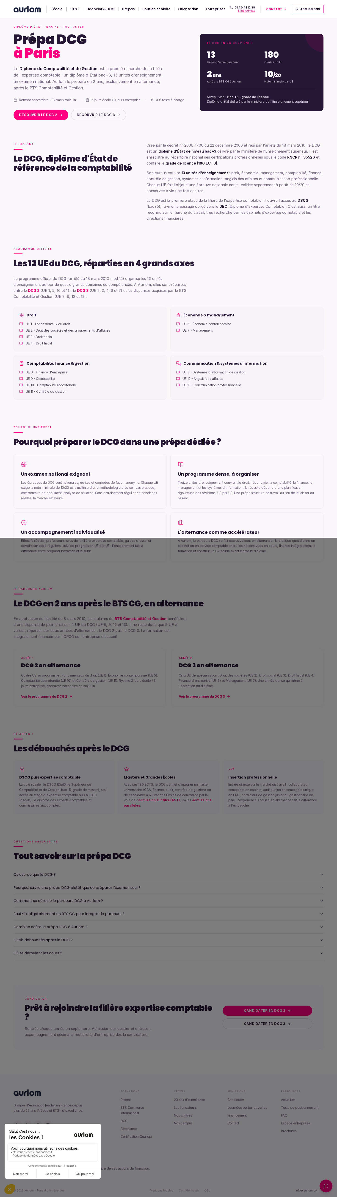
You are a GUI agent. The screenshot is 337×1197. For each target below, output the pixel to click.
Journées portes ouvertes (247, 1107)
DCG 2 (33, 290)
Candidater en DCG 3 (264, 1024)
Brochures (289, 1131)
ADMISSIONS (310, 9)
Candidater (235, 1100)
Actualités (288, 1100)
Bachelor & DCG (101, 9)
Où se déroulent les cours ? (38, 953)
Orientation (188, 9)
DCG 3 (82, 290)
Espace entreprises (295, 1123)
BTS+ (74, 9)
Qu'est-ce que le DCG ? (35, 874)
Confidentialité (189, 1190)
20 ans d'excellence (189, 1100)
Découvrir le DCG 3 (96, 115)
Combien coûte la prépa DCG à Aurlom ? (50, 927)
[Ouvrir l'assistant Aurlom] (326, 1186)
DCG (124, 1121)
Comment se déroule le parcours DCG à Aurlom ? (58, 900)
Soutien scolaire (156, 9)
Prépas (128, 9)
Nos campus (183, 1123)
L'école (56, 9)
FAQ (284, 1115)
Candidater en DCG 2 (264, 1010)
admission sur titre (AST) (159, 800)
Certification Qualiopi (136, 1136)
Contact (233, 1123)
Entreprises (216, 9)
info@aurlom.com (307, 1190)
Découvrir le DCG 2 (38, 115)
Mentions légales (161, 1190)
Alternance (129, 1129)
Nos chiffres (183, 1115)
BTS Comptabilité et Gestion (140, 618)
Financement (237, 1115)
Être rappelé (246, 11)
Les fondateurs (185, 1107)
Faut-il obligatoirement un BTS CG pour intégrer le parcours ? (69, 913)
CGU (207, 1190)
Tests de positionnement (299, 1107)
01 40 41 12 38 (245, 7)
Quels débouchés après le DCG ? (43, 940)
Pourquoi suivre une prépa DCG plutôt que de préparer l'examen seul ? (77, 887)
